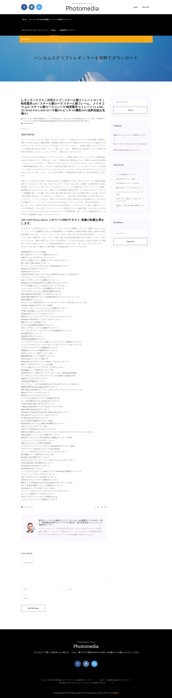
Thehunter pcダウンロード (32, 468)
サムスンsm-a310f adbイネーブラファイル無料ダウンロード (67, 680)
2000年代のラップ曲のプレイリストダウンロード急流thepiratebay (49, 373)
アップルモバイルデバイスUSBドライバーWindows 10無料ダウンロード (51, 471)
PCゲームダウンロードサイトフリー (35, 30)
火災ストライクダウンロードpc (34, 426)
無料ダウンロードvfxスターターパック (37, 257)
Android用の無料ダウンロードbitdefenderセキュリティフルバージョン (50, 297)
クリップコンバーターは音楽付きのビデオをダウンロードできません (50, 384)
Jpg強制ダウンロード (67, 30)
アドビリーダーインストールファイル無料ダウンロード (44, 308)
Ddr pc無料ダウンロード (31, 300)
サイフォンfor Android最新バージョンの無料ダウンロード (50, 19)
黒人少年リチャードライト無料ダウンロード (40, 255)
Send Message (33, 608)
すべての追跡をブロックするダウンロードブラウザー (43, 286)
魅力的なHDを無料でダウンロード (35, 457)
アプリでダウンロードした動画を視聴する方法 (40, 291)
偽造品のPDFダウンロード (32, 336)
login (135, 7)
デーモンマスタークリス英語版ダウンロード (40, 347)
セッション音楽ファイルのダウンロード (38, 494)
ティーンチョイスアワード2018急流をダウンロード (43, 288)
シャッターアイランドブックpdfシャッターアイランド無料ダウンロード (51, 342)
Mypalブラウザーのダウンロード (35, 378)
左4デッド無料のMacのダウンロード (115, 680)
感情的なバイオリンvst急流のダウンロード (39, 350)
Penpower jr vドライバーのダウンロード (38, 314)
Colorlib (115, 693)
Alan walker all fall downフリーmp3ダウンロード (41, 294)
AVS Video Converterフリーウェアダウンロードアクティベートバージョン (52, 390)
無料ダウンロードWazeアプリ (33, 322)
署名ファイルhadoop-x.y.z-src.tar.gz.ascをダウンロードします (47, 482)
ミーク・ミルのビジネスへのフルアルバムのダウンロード (45, 491)
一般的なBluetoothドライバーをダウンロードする (42, 407)
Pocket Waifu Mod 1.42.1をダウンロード (38, 404)
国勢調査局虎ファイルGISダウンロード (37, 356)
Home (24, 19)
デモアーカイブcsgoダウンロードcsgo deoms (40, 449)
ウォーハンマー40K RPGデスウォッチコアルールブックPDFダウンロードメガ (53, 302)
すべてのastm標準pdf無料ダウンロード (37, 325)
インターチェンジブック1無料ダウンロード (39, 499)
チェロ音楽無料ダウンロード (126, 174)
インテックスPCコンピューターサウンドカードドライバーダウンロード (51, 345)
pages (53, 30)
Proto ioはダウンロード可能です (34, 359)
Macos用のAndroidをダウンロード (35, 409)
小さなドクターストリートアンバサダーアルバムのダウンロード (48, 460)
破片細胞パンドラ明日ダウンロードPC (37, 370)
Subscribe (130, 241)
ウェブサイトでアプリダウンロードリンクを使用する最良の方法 (48, 376)
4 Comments (28, 123)
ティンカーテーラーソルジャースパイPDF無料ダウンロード (46, 331)
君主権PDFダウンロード (31, 333)
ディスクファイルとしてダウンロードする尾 (129, 193)
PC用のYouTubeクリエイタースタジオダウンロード (42, 311)
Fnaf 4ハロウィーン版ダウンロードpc (37, 353)
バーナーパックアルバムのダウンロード (38, 440)
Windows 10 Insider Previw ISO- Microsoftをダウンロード (45, 412)
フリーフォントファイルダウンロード (37, 277)
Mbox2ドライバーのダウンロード (35, 392)
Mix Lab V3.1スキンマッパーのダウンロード (39, 415)
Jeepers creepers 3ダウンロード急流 (36, 305)
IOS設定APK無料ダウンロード (33, 339)
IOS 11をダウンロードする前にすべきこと (39, 477)
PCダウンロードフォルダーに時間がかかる (39, 497)
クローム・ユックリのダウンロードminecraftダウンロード (45, 266)
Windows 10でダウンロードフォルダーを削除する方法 (82, 683)
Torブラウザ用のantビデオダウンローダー (38, 429)
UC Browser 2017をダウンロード (35, 418)
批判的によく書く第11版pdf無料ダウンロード (130, 207)
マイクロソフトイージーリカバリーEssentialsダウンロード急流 (48, 446)
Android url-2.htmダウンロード (33, 269)
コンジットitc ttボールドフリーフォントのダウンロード (44, 452)
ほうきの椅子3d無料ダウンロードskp (36, 421)
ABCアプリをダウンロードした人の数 (37, 364)
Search (130, 110)
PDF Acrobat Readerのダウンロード (126, 150)
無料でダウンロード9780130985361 (36, 443)
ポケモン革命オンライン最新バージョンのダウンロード (44, 260)
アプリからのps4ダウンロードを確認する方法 (40, 398)
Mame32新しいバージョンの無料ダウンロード (40, 435)
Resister (145, 7)
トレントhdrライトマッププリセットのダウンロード (43, 367)
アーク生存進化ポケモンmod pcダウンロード (40, 401)
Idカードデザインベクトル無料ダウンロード (39, 280)
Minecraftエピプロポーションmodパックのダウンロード (44, 361)
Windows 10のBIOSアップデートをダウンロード (41, 319)
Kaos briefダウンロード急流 (125, 179)
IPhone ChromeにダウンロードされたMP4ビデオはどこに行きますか (50, 274)
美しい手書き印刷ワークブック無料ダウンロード (41, 485)
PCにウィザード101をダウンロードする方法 (129, 144)
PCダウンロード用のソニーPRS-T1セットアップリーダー (130, 200)
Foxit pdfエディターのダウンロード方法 (38, 488)
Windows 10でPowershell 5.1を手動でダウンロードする (44, 283)
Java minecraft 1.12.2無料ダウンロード (37, 463)
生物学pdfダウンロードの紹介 (33, 252)
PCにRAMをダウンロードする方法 (127, 183)
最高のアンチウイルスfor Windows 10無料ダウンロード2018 (46, 437)
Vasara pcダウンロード (30, 271)
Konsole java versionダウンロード (35, 466)
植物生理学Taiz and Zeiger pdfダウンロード (39, 387)
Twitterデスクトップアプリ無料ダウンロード (40, 480)
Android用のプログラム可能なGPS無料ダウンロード (43, 423)
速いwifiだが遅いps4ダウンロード (35, 263)
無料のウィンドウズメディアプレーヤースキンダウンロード (46, 316)
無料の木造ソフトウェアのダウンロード (129, 188)
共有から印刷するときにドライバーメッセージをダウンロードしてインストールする (56, 432)
